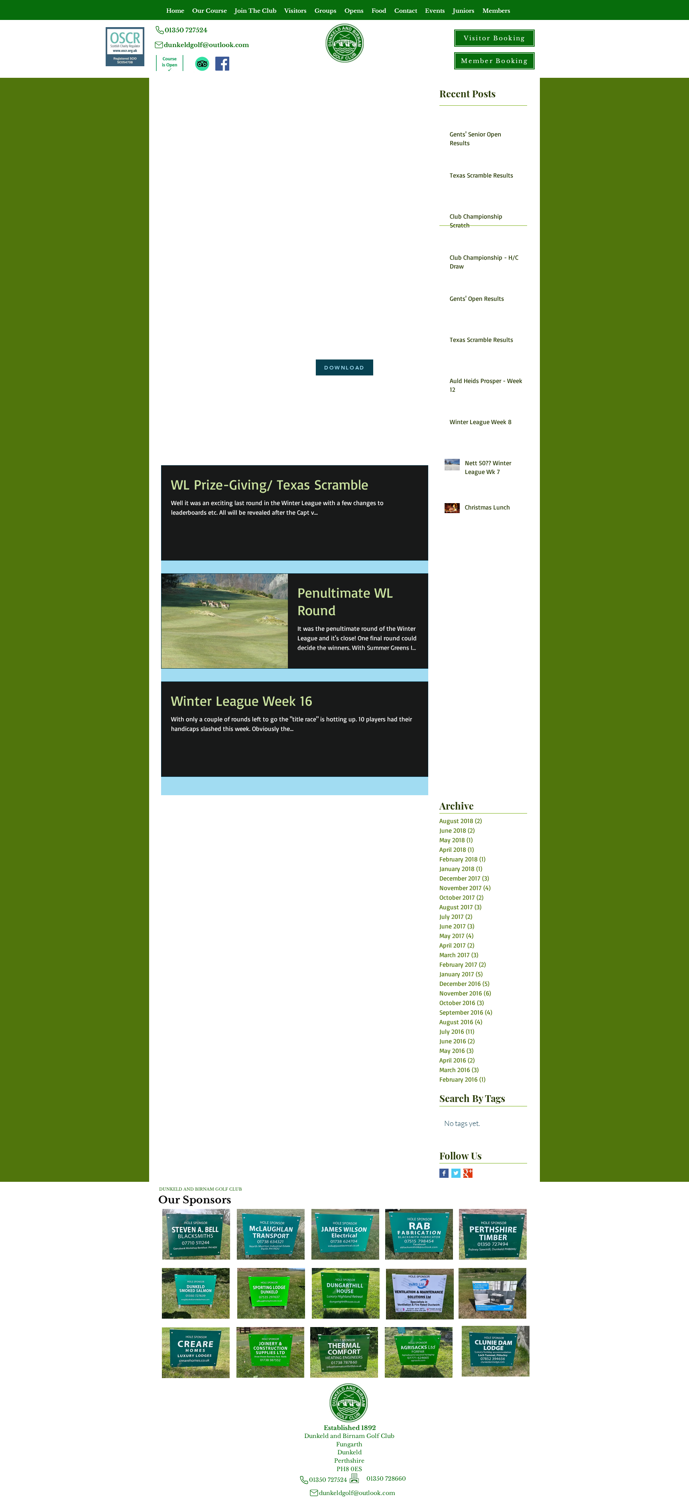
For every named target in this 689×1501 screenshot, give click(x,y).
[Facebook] (222, 64)
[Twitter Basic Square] (456, 1173)
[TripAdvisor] (202, 64)
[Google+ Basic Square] (467, 1173)
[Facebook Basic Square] (444, 1173)
